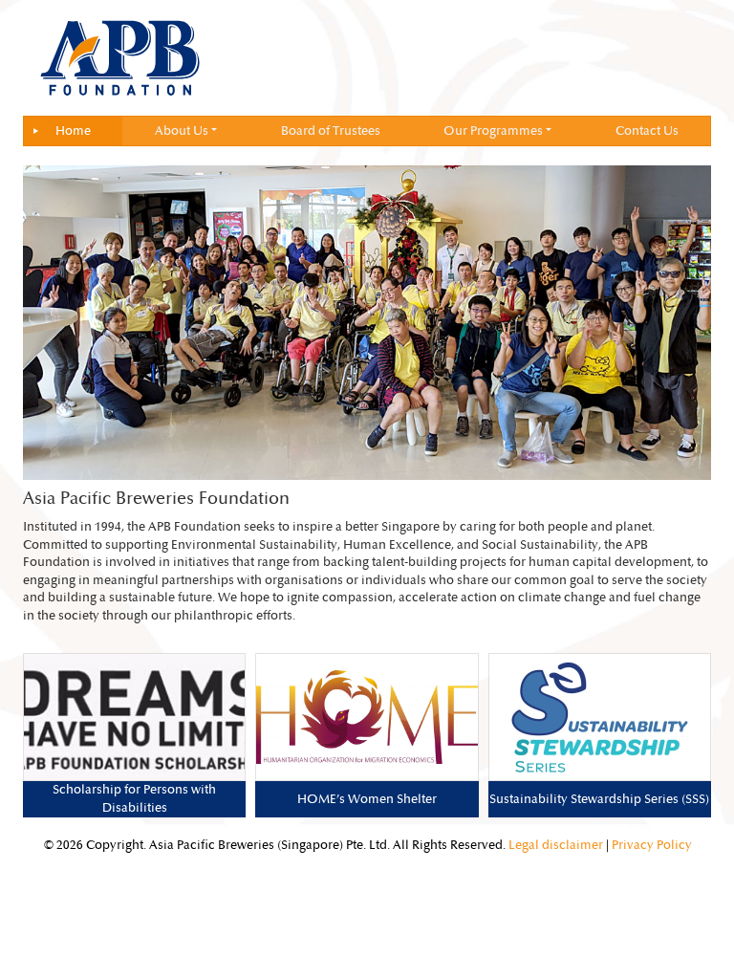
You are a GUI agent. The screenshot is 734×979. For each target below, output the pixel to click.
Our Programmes (493, 131)
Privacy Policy (652, 845)
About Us (181, 131)
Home (73, 131)
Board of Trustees (330, 131)
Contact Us (647, 131)
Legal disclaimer (555, 845)
